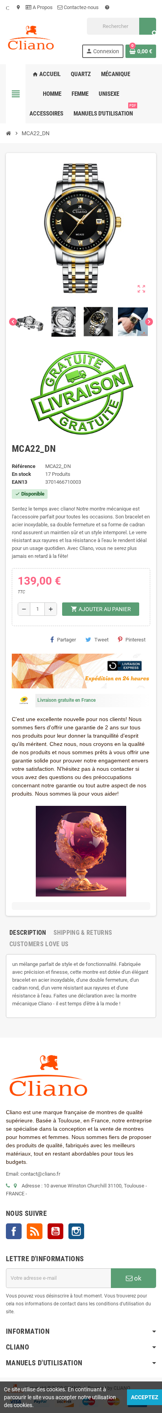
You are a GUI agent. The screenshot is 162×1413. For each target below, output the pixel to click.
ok (137, 1278)
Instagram (76, 1231)
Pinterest (135, 640)
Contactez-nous (81, 7)
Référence (23, 466)
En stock (21, 474)
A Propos (42, 7)
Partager (66, 640)
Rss (34, 1231)
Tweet (101, 640)
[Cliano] (31, 37)
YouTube (55, 1231)
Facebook (14, 1231)
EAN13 (19, 482)
